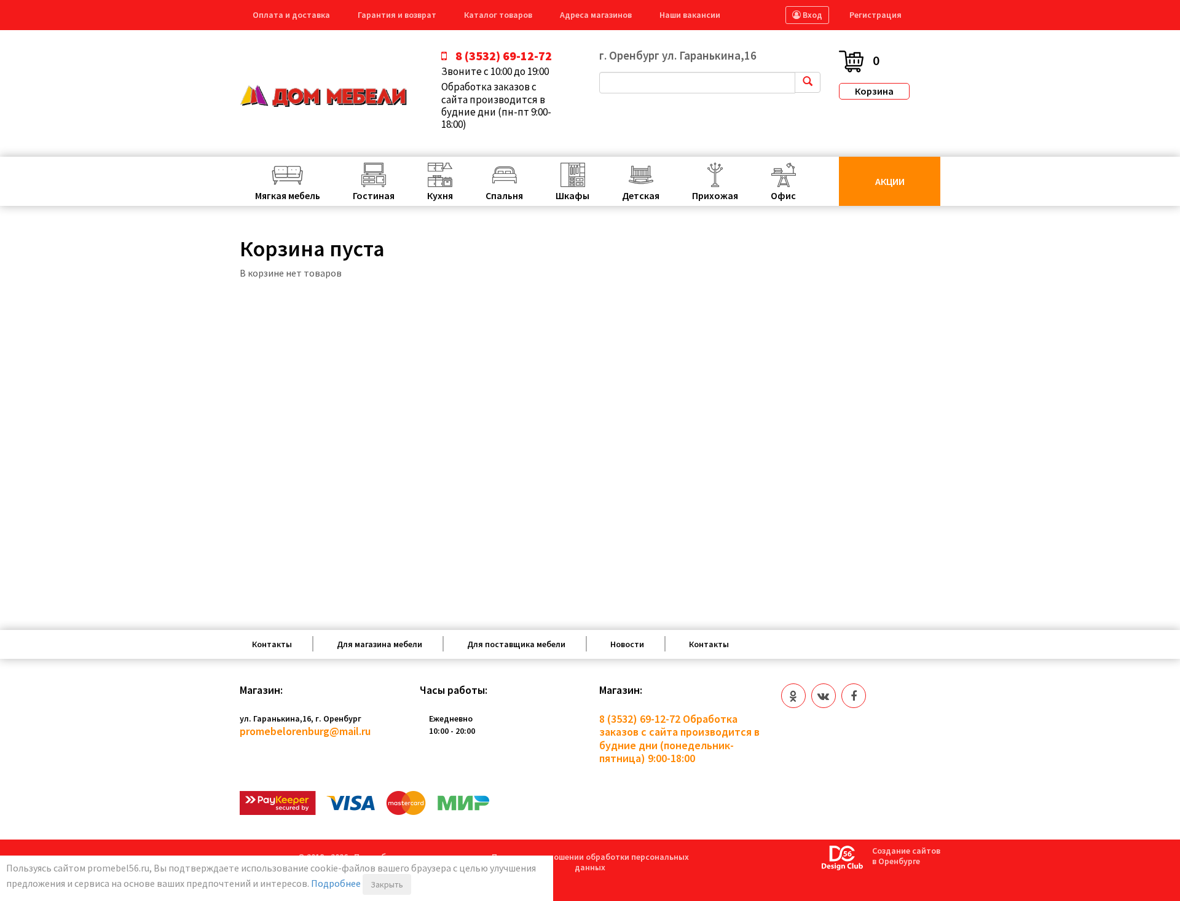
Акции (890, 181)
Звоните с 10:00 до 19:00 (495, 71)
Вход (811, 14)
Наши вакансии (689, 14)
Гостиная (374, 195)
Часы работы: (453, 690)
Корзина (874, 91)
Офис (783, 195)
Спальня (504, 195)
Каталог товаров (498, 14)
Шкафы (572, 195)
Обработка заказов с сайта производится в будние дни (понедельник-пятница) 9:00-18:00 (679, 738)
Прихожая (715, 195)
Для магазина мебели (379, 644)
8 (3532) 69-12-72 (639, 719)
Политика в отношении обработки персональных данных (590, 862)
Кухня (440, 195)
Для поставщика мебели (516, 644)
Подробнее (336, 883)
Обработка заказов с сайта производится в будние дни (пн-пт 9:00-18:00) (496, 106)
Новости (627, 644)
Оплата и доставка (291, 14)
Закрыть (387, 884)
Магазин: (261, 690)
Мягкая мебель (287, 195)
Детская (640, 195)
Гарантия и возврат (397, 14)
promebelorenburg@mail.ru (305, 731)
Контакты (272, 644)
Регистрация (875, 14)
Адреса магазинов (596, 14)
